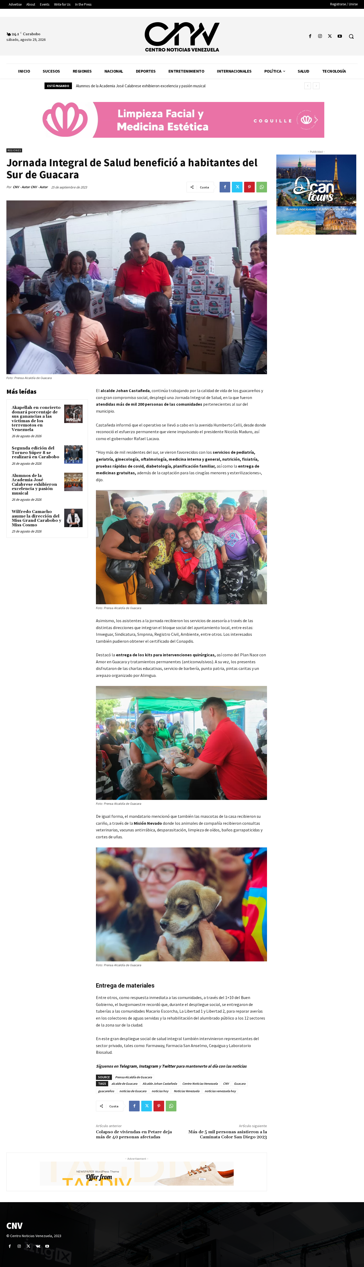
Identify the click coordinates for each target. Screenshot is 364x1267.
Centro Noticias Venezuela (200, 1084)
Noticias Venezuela (186, 1091)
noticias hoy (160, 1091)
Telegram (128, 1066)
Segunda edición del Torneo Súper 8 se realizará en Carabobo (35, 453)
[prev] (307, 85)
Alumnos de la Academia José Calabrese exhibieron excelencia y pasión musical (34, 484)
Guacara (239, 1084)
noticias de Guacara (132, 1091)
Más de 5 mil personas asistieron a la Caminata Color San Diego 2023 (227, 1134)
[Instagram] (319, 36)
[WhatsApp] (261, 187)
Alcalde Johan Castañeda (160, 1084)
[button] (351, 36)
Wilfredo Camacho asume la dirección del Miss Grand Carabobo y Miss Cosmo (139, 85)
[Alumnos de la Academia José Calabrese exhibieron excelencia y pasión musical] (73, 482)
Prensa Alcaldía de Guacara (133, 1077)
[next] (316, 85)
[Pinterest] (249, 187)
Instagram (148, 1066)
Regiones (14, 150)
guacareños (106, 1091)
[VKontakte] (38, 1246)
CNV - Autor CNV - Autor (30, 187)
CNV (226, 1084)
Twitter (169, 1066)
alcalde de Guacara (124, 1084)
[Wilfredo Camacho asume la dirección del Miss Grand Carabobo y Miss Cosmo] (73, 518)
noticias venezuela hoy (220, 1091)
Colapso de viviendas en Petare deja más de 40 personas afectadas (134, 1134)
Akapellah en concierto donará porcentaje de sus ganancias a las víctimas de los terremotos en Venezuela (36, 418)
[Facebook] (310, 36)
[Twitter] (330, 36)
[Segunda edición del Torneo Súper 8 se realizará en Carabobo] (73, 454)
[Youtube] (339, 36)
